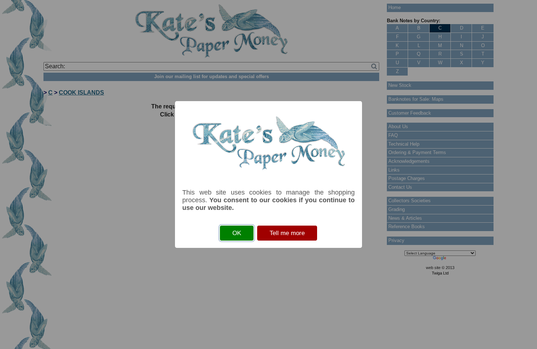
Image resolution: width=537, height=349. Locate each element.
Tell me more (287, 233)
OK (236, 233)
